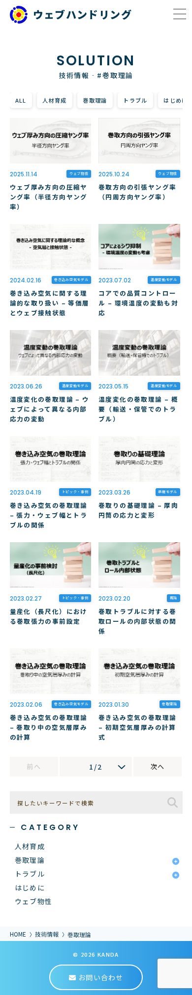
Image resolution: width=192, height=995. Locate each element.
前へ (34, 766)
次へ (158, 766)
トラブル (135, 100)
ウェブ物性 (34, 901)
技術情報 (47, 934)
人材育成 (54, 100)
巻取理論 (95, 100)
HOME (18, 934)
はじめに (30, 887)
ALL (21, 100)
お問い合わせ (99, 977)
